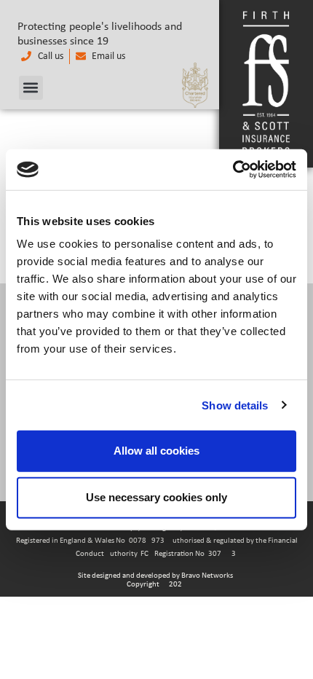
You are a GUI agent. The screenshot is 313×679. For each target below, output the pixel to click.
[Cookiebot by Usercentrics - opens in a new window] (232, 169)
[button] (31, 88)
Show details (235, 405)
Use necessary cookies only (156, 497)
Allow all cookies (156, 450)
